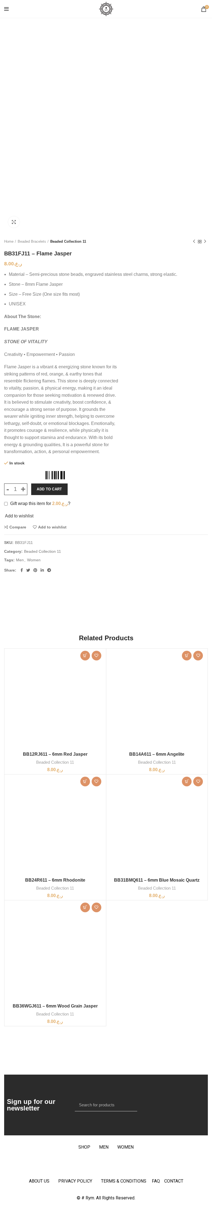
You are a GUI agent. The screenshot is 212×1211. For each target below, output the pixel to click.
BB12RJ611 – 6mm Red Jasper (55, 754)
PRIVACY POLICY (75, 1181)
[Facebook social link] (22, 570)
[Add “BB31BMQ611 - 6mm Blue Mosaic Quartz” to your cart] (187, 781)
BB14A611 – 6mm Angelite (156, 754)
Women (34, 560)
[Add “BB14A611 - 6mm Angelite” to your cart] (187, 655)
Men (20, 560)
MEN (103, 1147)
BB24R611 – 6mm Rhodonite (55, 880)
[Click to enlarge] (13, 222)
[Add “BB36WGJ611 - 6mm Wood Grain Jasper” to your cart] (85, 907)
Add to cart (49, 489)
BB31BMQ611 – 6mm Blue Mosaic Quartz (157, 880)
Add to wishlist (52, 527)
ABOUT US (39, 1181)
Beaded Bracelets (32, 241)
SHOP (84, 1147)
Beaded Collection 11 (68, 241)
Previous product (194, 241)
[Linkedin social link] (42, 570)
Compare (17, 527)
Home (9, 241)
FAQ (158, 1181)
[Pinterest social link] (35, 570)
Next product (205, 241)
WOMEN (125, 1147)
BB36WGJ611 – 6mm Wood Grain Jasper (55, 1006)
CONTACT (173, 1181)
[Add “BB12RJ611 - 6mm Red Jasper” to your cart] (85, 655)
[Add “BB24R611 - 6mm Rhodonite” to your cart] (85, 781)
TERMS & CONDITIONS (123, 1181)
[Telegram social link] (49, 570)
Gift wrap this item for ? (39, 503)
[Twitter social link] (28, 570)
